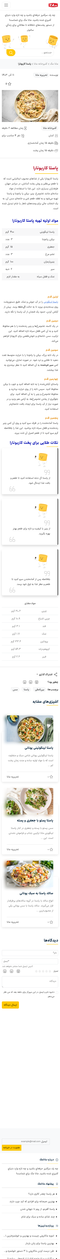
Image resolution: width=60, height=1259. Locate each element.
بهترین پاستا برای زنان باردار (40, 1243)
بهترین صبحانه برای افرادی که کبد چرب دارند (32, 1201)
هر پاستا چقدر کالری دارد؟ (41, 1194)
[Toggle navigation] (6, 5)
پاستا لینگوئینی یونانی (39, 748)
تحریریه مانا (41, 75)
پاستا (26, 689)
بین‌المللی (39, 689)
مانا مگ (54, 64)
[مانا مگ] (53, 5)
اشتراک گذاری (45, 674)
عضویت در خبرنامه (11, 1147)
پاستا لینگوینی (51, 302)
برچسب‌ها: (52, 689)
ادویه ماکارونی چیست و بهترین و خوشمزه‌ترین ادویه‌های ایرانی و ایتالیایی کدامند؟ (28, 1236)
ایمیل (44, 1141)
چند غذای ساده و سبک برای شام (38, 1217)
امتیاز (56, 971)
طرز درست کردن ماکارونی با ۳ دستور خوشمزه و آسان (28, 1251)
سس (15, 689)
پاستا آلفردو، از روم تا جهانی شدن (37, 1209)
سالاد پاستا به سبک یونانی (36, 893)
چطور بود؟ (53, 682)
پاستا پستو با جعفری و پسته (35, 820)
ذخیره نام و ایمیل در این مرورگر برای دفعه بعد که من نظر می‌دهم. (29, 994)
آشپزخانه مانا (40, 64)
